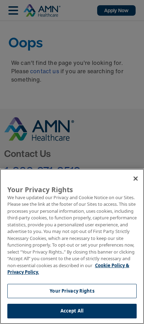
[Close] (135, 178)
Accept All (72, 311)
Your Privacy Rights (72, 291)
